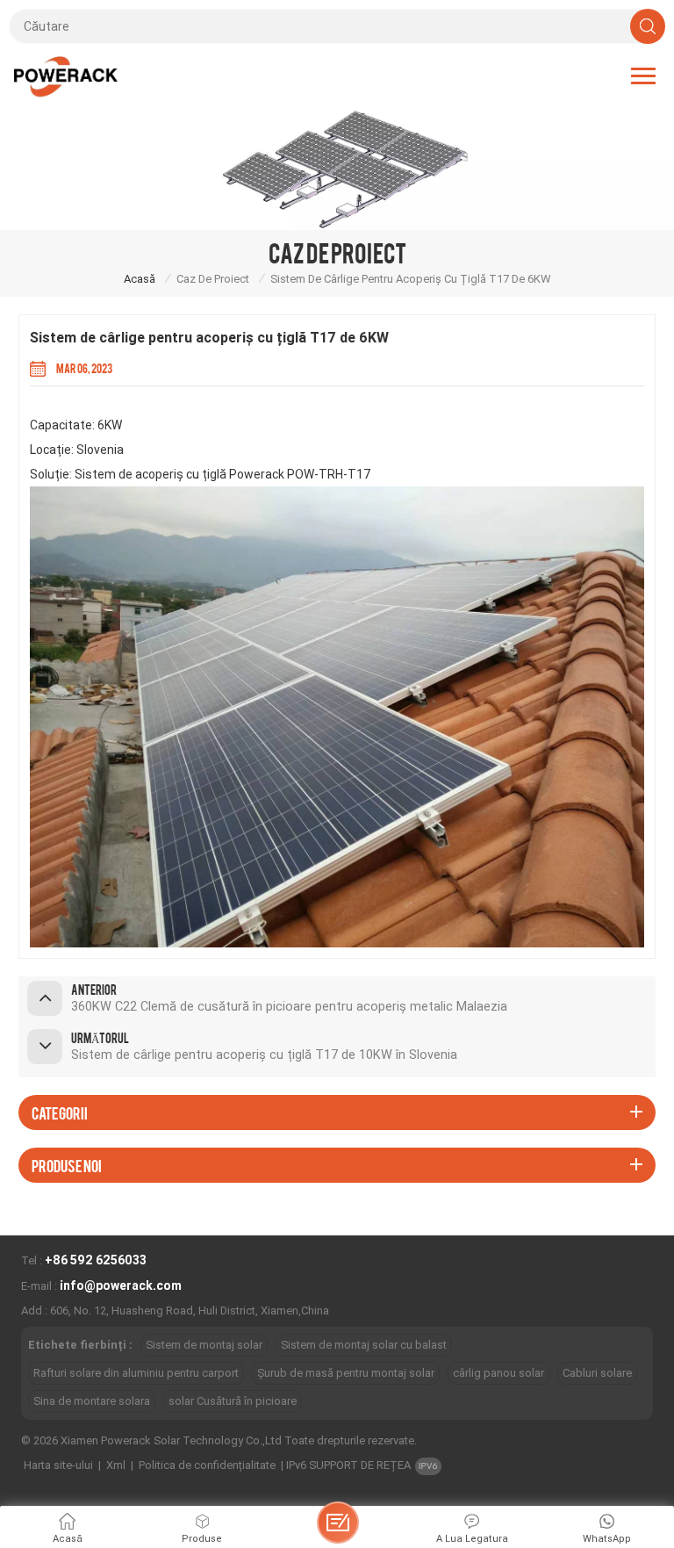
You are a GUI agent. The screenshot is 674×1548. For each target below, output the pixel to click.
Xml (115, 1465)
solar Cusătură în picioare (232, 1401)
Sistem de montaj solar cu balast (364, 1344)
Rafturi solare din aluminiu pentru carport (136, 1372)
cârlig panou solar (498, 1372)
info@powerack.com (121, 1285)
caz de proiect (212, 278)
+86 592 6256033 (96, 1260)
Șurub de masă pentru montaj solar (345, 1372)
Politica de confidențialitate (207, 1465)
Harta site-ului (58, 1465)
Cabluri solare (597, 1372)
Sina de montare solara (91, 1401)
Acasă (139, 278)
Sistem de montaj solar (204, 1344)
